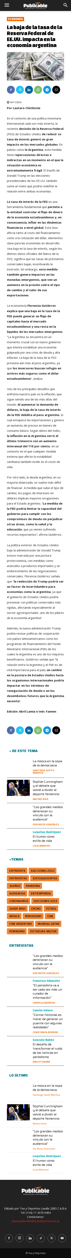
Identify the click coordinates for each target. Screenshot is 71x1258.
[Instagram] (19, 1238)
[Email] (56, 90)
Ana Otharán (41, 1062)
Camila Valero (43, 1010)
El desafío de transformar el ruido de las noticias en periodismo (47, 1050)
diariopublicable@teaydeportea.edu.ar (36, 1221)
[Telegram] (47, 90)
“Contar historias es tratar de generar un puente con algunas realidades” (48, 1021)
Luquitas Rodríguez (47, 832)
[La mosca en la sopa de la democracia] (18, 767)
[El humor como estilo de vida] (18, 838)
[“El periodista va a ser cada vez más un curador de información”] (18, 987)
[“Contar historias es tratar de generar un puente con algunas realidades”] (18, 1017)
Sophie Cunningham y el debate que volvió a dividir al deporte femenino (48, 788)
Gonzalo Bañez (43, 1039)
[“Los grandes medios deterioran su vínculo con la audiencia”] (18, 813)
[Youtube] (62, 1238)
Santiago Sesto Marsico (43, 771)
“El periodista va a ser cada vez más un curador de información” (47, 991)
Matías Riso (40, 799)
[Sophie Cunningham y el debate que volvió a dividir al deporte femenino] (18, 788)
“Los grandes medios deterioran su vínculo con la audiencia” (48, 813)
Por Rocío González (46, 824)
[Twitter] (20, 90)
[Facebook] (11, 90)
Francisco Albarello (46, 980)
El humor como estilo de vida (43, 838)
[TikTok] (41, 1238)
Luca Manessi (41, 846)
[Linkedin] (29, 90)
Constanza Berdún (45, 1032)
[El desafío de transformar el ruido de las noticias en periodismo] (18, 1046)
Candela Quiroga (44, 1003)
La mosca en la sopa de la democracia (47, 763)
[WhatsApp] (38, 90)
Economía (15, 19)
